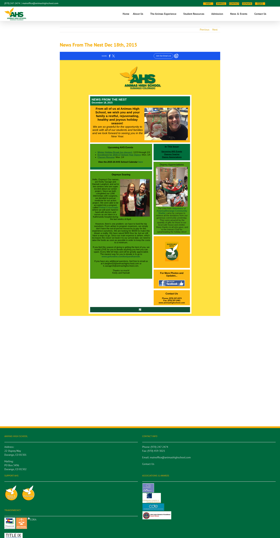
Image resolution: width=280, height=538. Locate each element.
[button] (271, 14)
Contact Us (148, 464)
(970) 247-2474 (12, 3)
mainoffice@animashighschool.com (40, 3)
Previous (204, 29)
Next (215, 29)
